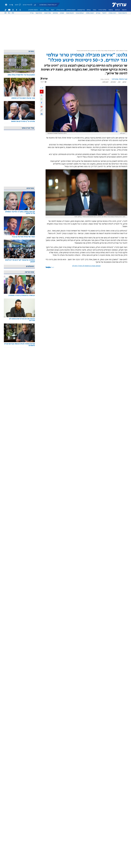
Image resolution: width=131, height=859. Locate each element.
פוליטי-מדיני (102, 10)
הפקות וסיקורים (33, 10)
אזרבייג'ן (113, 82)
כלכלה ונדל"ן (60, 10)
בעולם (89, 10)
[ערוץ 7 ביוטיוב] (9, 9)
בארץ (94, 10)
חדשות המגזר (122, 13)
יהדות (42, 10)
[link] (19, 75)
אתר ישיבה (47, 13)
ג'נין (119, 82)
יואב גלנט (105, 82)
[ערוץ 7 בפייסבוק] (16, 9)
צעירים (98, 13)
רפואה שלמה (90, 13)
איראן (124, 82)
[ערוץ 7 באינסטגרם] (13, 9)
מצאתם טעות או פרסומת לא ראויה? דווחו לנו (86, 266)
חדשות (124, 10)
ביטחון (121, 50)
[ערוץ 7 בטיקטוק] (5, 9)
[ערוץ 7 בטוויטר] (20, 9)
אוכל (47, 10)
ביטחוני (110, 10)
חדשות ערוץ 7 (117, 6)
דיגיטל (104, 13)
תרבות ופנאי (70, 13)
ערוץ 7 (125, 50)
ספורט (62, 13)
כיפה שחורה (112, 13)
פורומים (55, 13)
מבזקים (117, 10)
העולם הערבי (80, 13)
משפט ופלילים (71, 10)
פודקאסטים (81, 10)
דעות (52, 10)
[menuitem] (124, 9)
